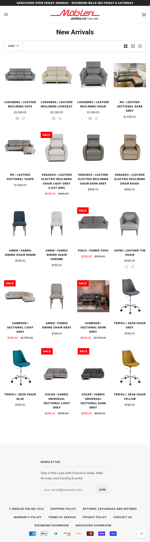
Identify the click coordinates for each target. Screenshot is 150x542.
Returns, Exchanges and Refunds (110, 508)
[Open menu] (10, 15)
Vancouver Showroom (93, 525)
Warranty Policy (28, 517)
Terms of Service (62, 517)
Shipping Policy (63, 508)
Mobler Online (24, 508)
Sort (11, 46)
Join (102, 489)
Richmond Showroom (52, 525)
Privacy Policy (95, 517)
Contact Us (122, 517)
